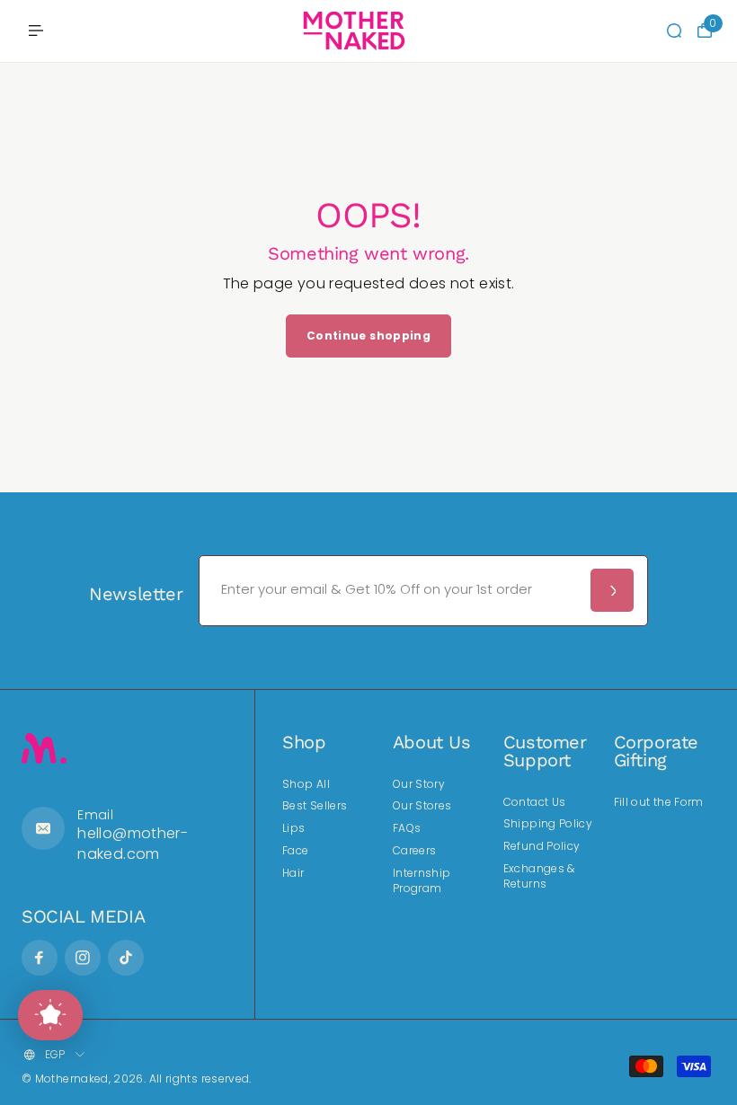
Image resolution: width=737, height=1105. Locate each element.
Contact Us (534, 802)
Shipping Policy (547, 824)
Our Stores (422, 806)
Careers (415, 851)
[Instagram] (83, 958)
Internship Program (422, 881)
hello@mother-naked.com (132, 843)
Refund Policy (542, 846)
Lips (293, 828)
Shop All (306, 784)
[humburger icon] (36, 30)
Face (295, 851)
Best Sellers (314, 806)
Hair (293, 873)
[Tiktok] (126, 958)
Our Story (419, 784)
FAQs (407, 828)
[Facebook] (40, 958)
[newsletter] (612, 590)
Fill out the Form (659, 802)
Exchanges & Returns (539, 876)
